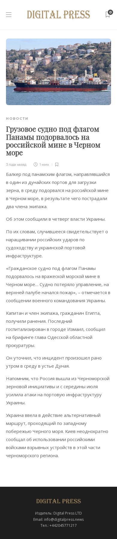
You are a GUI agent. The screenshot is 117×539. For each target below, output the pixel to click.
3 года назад (16, 164)
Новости (17, 118)
